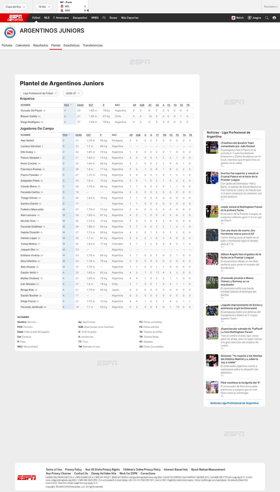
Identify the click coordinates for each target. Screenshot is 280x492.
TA (181, 105)
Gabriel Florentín (30, 232)
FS (175, 105)
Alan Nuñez (27, 140)
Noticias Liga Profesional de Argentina (234, 403)
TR (188, 105)
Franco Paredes (30, 174)
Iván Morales (28, 283)
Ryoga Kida (27, 289)
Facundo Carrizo (30, 192)
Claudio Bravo (29, 186)
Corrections (148, 473)
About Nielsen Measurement (208, 469)
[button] (267, 17)
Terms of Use (54, 469)
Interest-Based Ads (176, 469)
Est (91, 105)
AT (150, 105)
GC (157, 105)
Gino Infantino (29, 261)
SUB (142, 105)
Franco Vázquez (30, 157)
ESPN (15, 17)
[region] (107, 113)
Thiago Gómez (29, 197)
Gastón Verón (28, 272)
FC (168, 105)
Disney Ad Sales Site (103, 473)
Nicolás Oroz (28, 220)
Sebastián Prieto (30, 180)
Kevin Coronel (29, 163)
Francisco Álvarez (31, 169)
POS (66, 105)
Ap (134, 105)
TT (157, 135)
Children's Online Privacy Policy (142, 469)
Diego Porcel (28, 301)
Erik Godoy (27, 151)
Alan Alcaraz (28, 266)
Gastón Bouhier (29, 295)
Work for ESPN (128, 473)
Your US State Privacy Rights (102, 469)
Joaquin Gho (28, 249)
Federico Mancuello (32, 209)
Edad (80, 105)
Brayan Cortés (29, 116)
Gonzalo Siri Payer (31, 110)
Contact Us (81, 473)
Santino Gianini (29, 203)
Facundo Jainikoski (32, 306)
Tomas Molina (29, 243)
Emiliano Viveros (30, 255)
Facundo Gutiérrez (31, 226)
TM (164, 135)
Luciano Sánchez (31, 146)
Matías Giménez (30, 278)
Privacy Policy (73, 469)
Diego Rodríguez (30, 121)
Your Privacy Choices (58, 473)
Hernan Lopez (29, 238)
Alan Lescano (28, 215)
